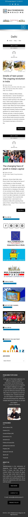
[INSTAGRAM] (17, 226)
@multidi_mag (14, 57)
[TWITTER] (11, 226)
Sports (4, 454)
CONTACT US (14, 493)
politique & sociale (8, 445)
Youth (4, 176)
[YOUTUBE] (22, 226)
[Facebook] (6, 226)
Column (5, 430)
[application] (14, 317)
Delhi (20, 87)
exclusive (5, 439)
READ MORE (14, 486)
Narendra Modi (11, 88)
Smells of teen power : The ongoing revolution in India (14, 79)
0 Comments (14, 48)
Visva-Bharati (9, 90)
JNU (7, 88)
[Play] (4, 322)
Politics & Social (8, 85)
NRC (17, 88)
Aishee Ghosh (7, 87)
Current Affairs (7, 433)
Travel (4, 457)
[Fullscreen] (23, 322)
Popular (5, 448)
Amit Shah (13, 87)
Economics (6, 436)
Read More (21, 128)
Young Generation (18, 174)
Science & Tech (7, 451)
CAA (18, 87)
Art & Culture (6, 427)
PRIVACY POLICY (14, 502)
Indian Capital (10, 174)
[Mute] (21, 322)
